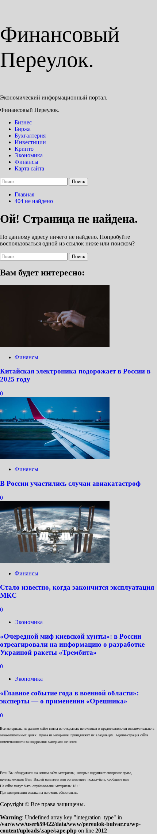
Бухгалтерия (30, 135)
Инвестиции (30, 142)
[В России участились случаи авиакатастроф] (55, 457)
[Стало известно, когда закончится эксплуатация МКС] (55, 561)
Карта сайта (29, 168)
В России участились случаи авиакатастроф (70, 483)
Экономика (29, 155)
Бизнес (23, 122)
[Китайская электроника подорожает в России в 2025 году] (55, 345)
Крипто (24, 149)
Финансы (26, 162)
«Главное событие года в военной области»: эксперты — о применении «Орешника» (69, 697)
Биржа (23, 129)
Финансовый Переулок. (30, 110)
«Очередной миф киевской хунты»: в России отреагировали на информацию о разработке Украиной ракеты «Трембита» (72, 644)
